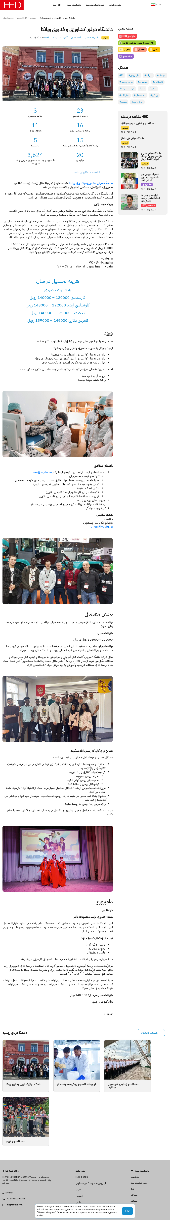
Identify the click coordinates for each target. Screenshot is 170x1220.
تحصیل (140, 49)
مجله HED (57, 4)
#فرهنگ (161, 75)
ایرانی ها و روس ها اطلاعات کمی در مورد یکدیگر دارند (150, 198)
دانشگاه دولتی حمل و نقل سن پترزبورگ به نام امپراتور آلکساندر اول (151, 156)
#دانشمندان (139, 95)
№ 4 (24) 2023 (36, 37)
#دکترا (47, 37)
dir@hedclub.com (15, 1204)
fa (157, 4)
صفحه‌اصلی (8, 18)
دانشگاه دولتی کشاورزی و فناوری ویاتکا (91, 183)
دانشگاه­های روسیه (74, 4)
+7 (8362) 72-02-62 (16, 1198)
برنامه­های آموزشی (115, 4)
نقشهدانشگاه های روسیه (95, 4)
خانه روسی (126, 56)
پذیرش (33, 18)
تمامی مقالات (80, 1171)
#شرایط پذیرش (91, 37)
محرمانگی (134, 1201)
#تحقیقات (124, 95)
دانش (155, 49)
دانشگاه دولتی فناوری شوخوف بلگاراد (138, 123)
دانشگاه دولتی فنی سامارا (132, 138)
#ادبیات (148, 75)
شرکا (132, 1189)
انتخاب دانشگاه (149, 1033)
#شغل (153, 88)
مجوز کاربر (134, 1195)
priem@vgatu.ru (41, 472)
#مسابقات (143, 82)
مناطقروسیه (135, 1177)
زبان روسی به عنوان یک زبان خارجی (137, 43)
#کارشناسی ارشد (60, 37)
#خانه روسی (137, 102)
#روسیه (123, 102)
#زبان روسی (133, 75)
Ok (127, 1211)
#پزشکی (154, 95)
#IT (121, 75)
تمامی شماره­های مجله (139, 1183)
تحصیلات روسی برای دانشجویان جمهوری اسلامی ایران (150, 177)
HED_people (127, 36)
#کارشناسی (76, 37)
